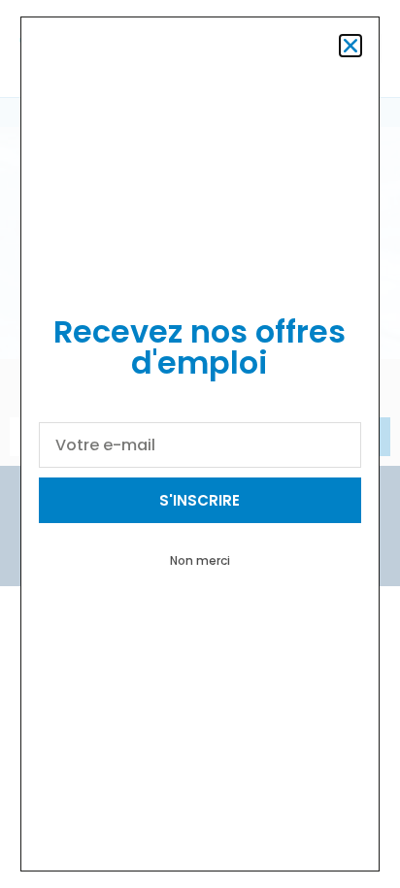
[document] (200, 444)
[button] (350, 45)
